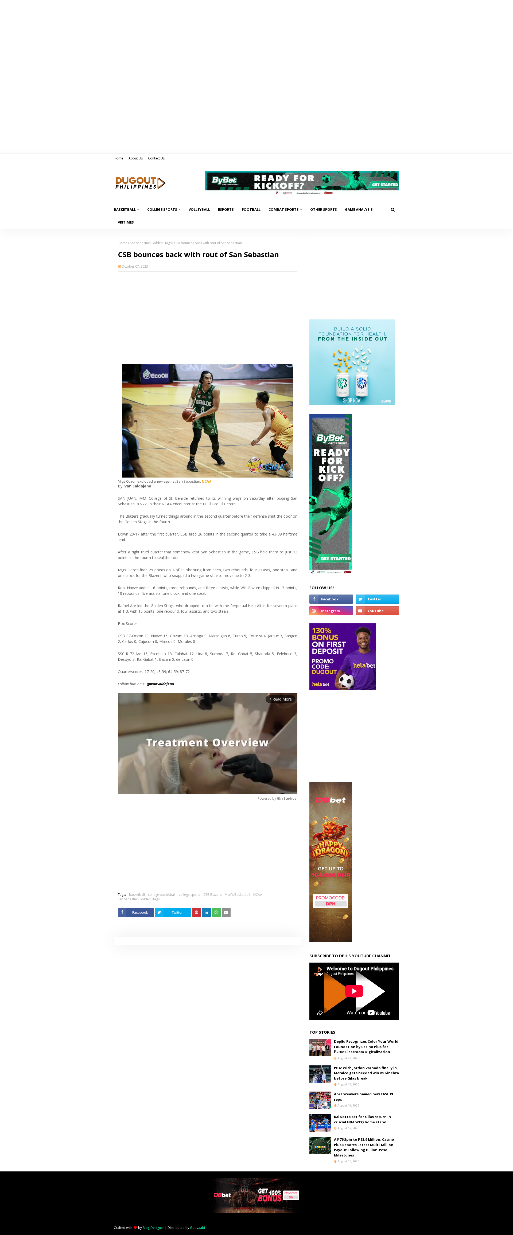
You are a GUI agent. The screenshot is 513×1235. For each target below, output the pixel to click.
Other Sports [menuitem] (323, 209)
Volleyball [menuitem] (199, 209)
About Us (136, 158)
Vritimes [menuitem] (126, 222)
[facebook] (331, 599)
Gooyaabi (197, 1227)
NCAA (257, 894)
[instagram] (331, 610)
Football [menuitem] (251, 209)
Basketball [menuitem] (125, 209)
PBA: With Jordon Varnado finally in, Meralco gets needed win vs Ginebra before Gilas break (366, 1073)
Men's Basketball (237, 894)
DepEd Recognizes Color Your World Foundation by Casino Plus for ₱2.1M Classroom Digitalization (366, 1046)
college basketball (162, 894)
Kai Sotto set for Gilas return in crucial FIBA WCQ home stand (362, 1119)
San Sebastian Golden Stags (151, 243)
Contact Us (156, 158)
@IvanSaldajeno (160, 683)
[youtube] (377, 610)
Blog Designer (153, 1227)
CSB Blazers (212, 894)
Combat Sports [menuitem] (284, 209)
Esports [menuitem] (226, 209)
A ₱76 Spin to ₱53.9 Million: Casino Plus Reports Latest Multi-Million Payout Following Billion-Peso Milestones (364, 1147)
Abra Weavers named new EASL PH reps (364, 1097)
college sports (189, 894)
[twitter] (377, 599)
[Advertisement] (207, 314)
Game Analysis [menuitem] (359, 209)
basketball (137, 894)
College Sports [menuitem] (162, 209)
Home (118, 158)
